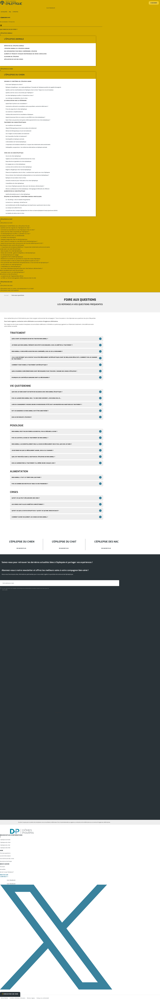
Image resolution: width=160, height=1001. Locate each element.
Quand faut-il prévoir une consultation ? (16, 103)
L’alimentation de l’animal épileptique (16, 141)
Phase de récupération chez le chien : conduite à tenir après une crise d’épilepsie (28, 172)
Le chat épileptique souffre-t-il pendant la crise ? (15, 233)
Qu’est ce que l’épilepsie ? (7, 872)
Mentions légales (31, 998)
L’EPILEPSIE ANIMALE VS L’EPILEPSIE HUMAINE (17, 48)
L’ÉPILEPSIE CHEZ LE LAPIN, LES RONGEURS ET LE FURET (17, 288)
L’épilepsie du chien (5, 842)
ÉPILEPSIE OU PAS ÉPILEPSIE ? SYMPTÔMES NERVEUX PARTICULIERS (23, 196)
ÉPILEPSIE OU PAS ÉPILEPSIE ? (9, 274)
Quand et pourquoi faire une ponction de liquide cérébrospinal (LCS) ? (22, 243)
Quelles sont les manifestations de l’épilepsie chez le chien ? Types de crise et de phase (29, 90)
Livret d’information (5, 856)
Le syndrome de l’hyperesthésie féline (12, 276)
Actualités (3, 869)
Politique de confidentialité (43, 998)
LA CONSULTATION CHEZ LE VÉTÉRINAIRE (15, 100)
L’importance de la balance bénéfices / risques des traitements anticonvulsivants (28, 144)
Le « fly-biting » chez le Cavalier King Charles (18, 199)
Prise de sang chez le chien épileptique (16, 109)
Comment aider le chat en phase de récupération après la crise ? (20, 260)
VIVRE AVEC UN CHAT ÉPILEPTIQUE (10, 249)
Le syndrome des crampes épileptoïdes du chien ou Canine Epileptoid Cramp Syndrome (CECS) (32, 210)
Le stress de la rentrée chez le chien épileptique (19, 167)
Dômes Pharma (4, 998)
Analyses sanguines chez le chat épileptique (14, 239)
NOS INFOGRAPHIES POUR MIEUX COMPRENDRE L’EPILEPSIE (20, 51)
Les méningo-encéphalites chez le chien (17, 98)
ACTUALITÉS (4, 11)
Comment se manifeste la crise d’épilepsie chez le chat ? (18, 230)
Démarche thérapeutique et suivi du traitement (18, 131)
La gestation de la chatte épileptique (12, 257)
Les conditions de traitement (13, 125)
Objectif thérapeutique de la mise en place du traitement (21, 128)
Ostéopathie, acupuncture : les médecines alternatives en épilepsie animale (26, 147)
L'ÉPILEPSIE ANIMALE (14, 39)
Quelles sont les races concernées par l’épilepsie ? (19, 92)
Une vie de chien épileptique (13, 156)
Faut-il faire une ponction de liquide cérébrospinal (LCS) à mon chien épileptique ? (28, 120)
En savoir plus (21, 548)
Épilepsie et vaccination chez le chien (16, 178)
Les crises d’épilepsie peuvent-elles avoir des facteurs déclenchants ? (25, 186)
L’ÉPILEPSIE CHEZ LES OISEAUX (9, 290)
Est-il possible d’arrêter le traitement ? (16, 136)
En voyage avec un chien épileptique (15, 164)
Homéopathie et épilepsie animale (15, 139)
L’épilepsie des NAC (5, 847)
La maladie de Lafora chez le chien (15, 213)
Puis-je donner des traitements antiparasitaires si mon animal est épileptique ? (27, 175)
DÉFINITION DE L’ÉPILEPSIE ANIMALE (14, 45)
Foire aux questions (5, 853)
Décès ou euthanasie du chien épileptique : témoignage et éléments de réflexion (27, 189)
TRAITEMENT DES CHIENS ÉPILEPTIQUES (15, 122)
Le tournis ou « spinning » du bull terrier (16, 202)
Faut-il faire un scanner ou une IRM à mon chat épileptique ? (19, 241)
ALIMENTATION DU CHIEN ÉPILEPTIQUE (14, 191)
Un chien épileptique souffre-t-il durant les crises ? (20, 95)
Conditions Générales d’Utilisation (17, 998)
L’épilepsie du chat (5, 845)
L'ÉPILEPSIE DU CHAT (6, 223)
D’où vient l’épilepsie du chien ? (14, 84)
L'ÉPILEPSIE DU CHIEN (14, 74)
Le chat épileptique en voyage (10, 255)
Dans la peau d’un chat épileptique (11, 251)
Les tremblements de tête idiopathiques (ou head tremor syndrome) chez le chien (28, 205)
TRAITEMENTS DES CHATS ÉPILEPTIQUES (12, 245)
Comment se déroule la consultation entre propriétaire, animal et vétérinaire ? (27, 106)
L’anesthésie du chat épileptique (10, 266)
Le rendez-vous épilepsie (8, 237)
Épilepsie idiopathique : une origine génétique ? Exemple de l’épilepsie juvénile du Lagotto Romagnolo (33, 87)
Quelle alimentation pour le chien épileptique (18, 194)
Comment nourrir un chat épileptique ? (13, 272)
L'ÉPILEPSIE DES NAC (6, 285)
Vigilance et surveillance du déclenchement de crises (20, 158)
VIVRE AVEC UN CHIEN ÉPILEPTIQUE (13, 153)
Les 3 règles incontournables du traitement (17, 133)
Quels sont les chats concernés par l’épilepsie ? (15, 231)
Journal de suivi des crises (7, 858)
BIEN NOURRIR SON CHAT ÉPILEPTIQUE (11, 270)
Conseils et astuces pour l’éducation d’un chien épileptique (22, 180)
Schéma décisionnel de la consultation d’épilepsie (19, 114)
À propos (2, 866)
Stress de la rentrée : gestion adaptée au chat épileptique (18, 253)
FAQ (10, 11)
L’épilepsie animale (5, 839)
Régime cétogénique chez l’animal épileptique (18, 169)
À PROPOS (15, 11)
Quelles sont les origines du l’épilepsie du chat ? (15, 228)
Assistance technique (6, 861)
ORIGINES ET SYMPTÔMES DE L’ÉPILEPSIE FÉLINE (15, 226)
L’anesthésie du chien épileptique (15, 183)
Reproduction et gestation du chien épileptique (18, 161)
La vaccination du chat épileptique (11, 264)
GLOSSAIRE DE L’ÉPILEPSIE (11, 56)
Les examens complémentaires (14, 111)
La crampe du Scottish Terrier (14, 207)
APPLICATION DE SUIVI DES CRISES (13, 59)
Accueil (6, 295)
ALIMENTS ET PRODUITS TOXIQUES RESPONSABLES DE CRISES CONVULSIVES (25, 54)
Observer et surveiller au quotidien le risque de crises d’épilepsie (20, 258)
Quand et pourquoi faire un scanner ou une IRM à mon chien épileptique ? (25, 117)
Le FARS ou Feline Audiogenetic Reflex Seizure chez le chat (18, 278)
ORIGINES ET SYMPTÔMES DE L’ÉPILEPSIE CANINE (17, 81)
